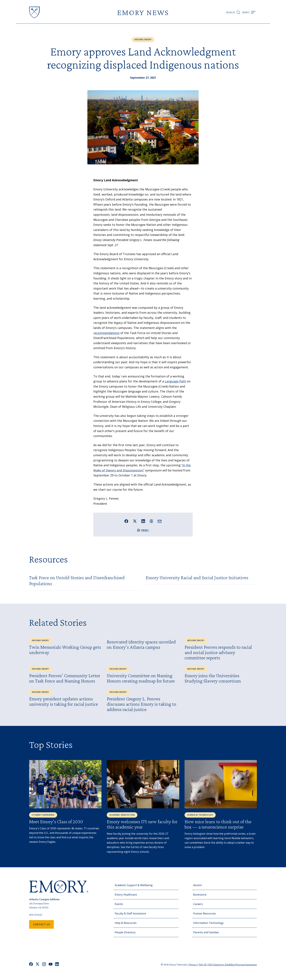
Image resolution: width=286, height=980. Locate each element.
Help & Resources (126, 923)
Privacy (193, 964)
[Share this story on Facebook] (126, 521)
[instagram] (44, 964)
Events (119, 904)
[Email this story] (160, 521)
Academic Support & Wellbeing (134, 885)
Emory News (143, 12)
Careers (198, 904)
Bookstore (199, 894)
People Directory (125, 932)
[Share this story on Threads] (151, 521)
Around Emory (143, 39)
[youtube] (50, 964)
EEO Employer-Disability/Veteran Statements (232, 964)
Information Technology (208, 923)
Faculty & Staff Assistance (130, 913)
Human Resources (204, 913)
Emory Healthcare (126, 894)
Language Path (175, 381)
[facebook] (31, 964)
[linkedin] (57, 964)
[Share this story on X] (135, 521)
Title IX (202, 964)
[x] (37, 964)
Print (145, 530)
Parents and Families (206, 932)
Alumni (197, 885)
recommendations (106, 333)
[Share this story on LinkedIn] (143, 521)
